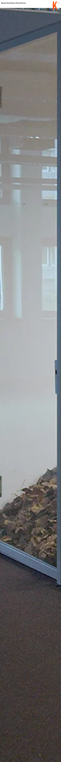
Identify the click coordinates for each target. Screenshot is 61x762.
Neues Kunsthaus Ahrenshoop (13, 3)
